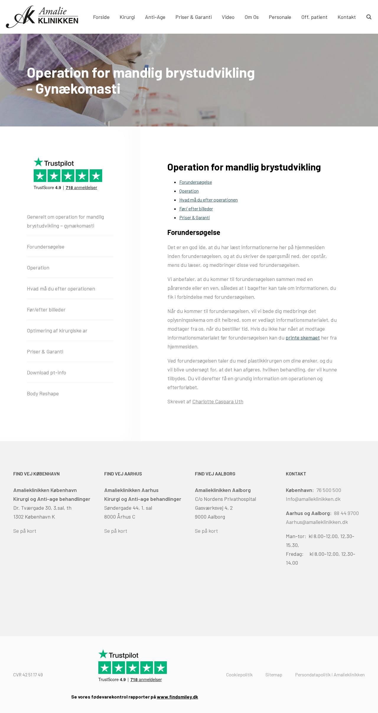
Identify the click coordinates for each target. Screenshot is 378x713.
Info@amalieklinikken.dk (313, 499)
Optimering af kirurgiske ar (57, 330)
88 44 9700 (346, 513)
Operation (189, 191)
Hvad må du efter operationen (208, 199)
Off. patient (314, 17)
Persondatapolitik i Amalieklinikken (330, 674)
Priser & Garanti (193, 17)
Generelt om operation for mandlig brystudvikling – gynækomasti (65, 221)
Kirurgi (127, 17)
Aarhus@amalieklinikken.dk (317, 522)
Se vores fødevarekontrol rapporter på (134, 696)
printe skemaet (303, 337)
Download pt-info (46, 372)
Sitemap (273, 674)
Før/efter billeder (46, 309)
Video (228, 17)
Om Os (252, 17)
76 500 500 (328, 490)
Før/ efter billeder (196, 208)
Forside (101, 17)
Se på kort (24, 530)
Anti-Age (155, 17)
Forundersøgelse (195, 182)
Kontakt (347, 17)
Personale (280, 17)
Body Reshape (43, 393)
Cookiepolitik (239, 674)
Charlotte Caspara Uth (217, 401)
